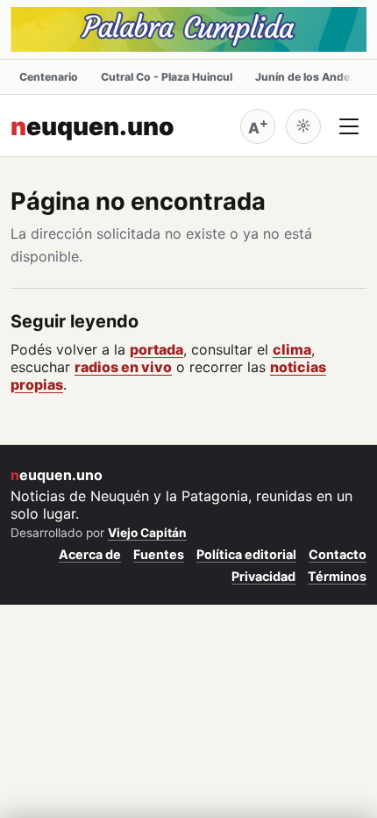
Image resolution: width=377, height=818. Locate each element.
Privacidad (263, 576)
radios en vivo (123, 367)
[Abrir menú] (348, 126)
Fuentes (158, 554)
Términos (337, 576)
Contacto (337, 554)
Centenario (48, 76)
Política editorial (246, 554)
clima (292, 349)
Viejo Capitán (147, 533)
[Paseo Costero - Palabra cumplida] (188, 29)
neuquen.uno (92, 126)
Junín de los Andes (305, 76)
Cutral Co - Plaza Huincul (166, 76)
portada (156, 349)
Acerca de (90, 554)
